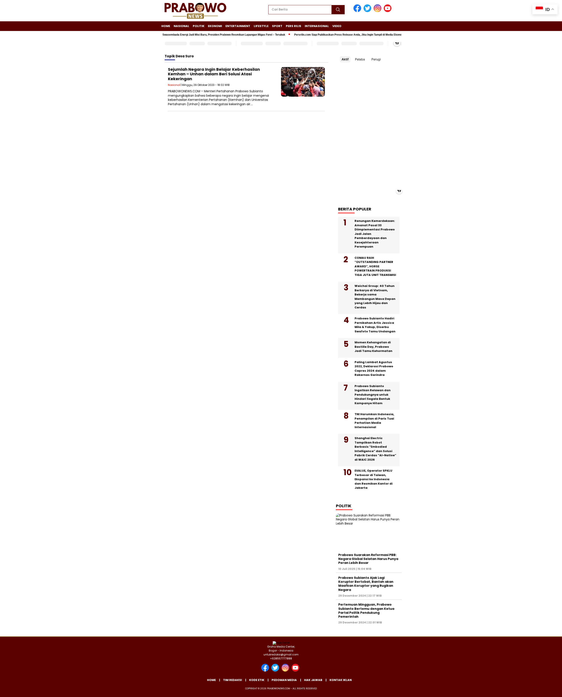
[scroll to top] (541, 690)
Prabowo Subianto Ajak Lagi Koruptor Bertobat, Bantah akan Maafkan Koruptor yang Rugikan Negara (365, 584)
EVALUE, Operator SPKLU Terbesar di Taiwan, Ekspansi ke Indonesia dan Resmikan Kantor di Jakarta (374, 479)
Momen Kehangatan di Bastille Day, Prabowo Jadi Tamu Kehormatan (373, 346)
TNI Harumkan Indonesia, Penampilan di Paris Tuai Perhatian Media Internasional (374, 420)
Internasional (317, 26)
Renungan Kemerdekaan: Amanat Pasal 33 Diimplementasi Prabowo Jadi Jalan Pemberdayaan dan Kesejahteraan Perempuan (375, 234)
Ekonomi (215, 26)
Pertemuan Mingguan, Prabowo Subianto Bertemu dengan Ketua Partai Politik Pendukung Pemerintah (366, 610)
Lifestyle (261, 26)
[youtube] (388, 11)
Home (165, 26)
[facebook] (358, 11)
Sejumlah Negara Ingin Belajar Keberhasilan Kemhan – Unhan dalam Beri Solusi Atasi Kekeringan (214, 74)
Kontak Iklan (341, 680)
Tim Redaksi (232, 680)
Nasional (181, 26)
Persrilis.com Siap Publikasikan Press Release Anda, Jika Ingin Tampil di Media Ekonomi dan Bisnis (343, 34)
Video (336, 26)
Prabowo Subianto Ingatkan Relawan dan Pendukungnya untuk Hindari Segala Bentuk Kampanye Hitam (373, 394)
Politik (198, 26)
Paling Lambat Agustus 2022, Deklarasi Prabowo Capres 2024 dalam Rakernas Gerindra (374, 368)
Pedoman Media (284, 680)
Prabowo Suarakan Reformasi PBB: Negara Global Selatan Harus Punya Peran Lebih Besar (368, 559)
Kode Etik (256, 680)
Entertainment (237, 26)
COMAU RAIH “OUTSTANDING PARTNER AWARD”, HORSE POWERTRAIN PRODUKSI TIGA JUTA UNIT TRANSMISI (375, 266)
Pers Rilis (293, 26)
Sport (277, 26)
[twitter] (368, 11)
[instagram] (378, 11)
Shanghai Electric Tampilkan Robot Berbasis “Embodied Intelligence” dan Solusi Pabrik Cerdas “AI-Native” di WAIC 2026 (375, 449)
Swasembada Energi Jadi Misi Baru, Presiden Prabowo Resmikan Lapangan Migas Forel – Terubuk (211, 34)
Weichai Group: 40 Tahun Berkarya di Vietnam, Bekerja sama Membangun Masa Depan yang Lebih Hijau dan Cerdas (375, 297)
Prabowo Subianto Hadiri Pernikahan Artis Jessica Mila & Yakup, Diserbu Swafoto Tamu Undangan (375, 324)
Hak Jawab (313, 680)
